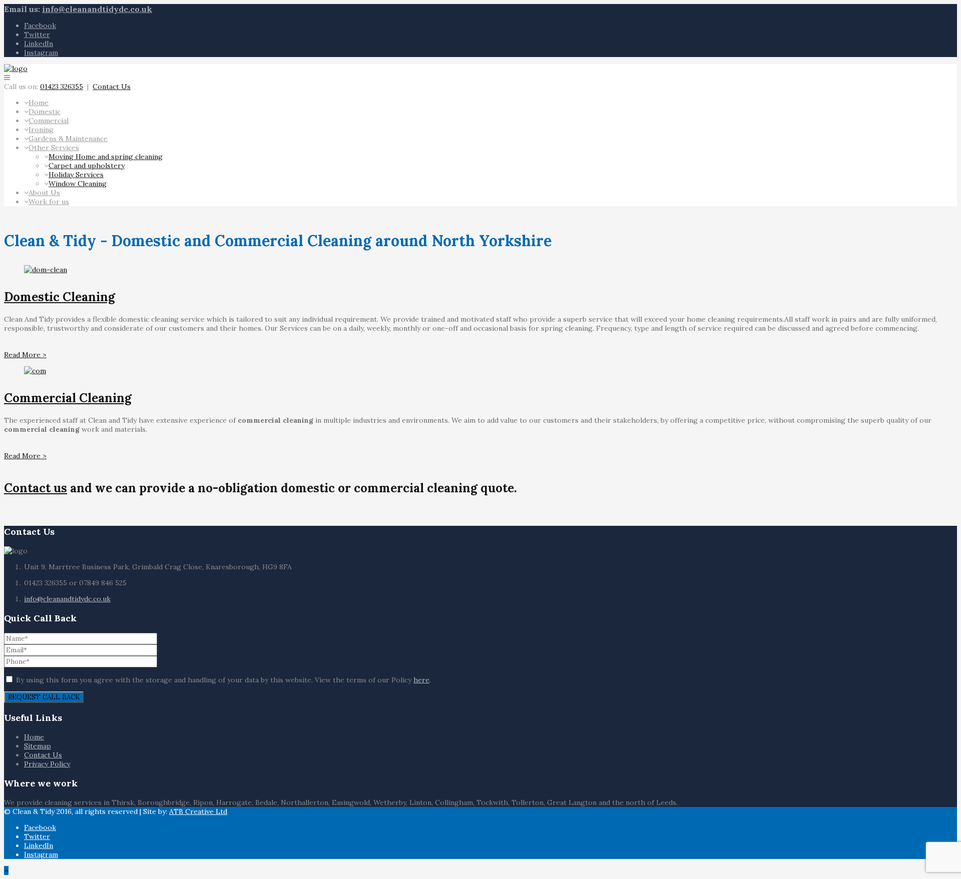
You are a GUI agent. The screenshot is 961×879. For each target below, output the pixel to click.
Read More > (25, 354)
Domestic (45, 111)
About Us (44, 192)
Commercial (49, 120)
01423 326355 (61, 86)
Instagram (41, 52)
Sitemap (37, 745)
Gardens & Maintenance (68, 138)
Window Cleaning (78, 183)
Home (39, 102)
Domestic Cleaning (59, 297)
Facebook (40, 25)
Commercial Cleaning (68, 398)
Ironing (41, 129)
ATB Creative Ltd (198, 811)
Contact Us (112, 86)
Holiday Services (76, 174)
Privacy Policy (47, 763)
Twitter (37, 34)
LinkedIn (38, 43)
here (421, 679)
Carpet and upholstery (87, 165)
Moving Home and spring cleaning (106, 156)
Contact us (35, 488)
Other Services (54, 147)
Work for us (49, 201)
